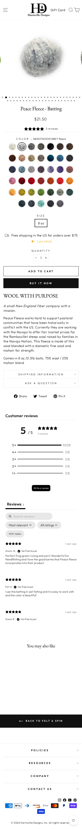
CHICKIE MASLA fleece (12, 192)
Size (41, 215)
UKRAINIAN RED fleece (31, 181)
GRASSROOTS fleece (41, 158)
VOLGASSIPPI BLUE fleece (22, 169)
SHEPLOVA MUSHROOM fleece (41, 181)
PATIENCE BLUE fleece (12, 169)
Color (41, 138)
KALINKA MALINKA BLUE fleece (31, 204)
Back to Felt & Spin (43, 720)
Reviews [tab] (15, 504)
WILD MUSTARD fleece (22, 192)
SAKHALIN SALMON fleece (60, 181)
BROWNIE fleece (60, 147)
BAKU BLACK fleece (51, 147)
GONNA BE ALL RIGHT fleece (70, 192)
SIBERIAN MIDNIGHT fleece (51, 204)
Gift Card (58, 10)
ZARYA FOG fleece (31, 169)
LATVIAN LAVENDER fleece (51, 169)
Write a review (41, 488)
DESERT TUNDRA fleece (31, 158)
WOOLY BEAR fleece (70, 147)
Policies (40, 750)
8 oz (41, 223)
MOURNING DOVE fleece (70, 169)
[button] (41, 445)
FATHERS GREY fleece (41, 147)
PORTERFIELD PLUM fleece (41, 169)
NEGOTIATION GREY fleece (22, 147)
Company (40, 776)
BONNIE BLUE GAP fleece (70, 158)
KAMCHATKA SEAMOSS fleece (41, 204)
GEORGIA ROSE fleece (12, 181)
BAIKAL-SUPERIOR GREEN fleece (22, 204)
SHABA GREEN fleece (41, 192)
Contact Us (40, 789)
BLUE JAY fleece (60, 158)
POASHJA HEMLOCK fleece (51, 192)
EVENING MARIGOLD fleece (70, 181)
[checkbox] (15, 533)
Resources (40, 763)
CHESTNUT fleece (12, 158)
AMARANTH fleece (22, 181)
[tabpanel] (41, 570)
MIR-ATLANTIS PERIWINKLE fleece (60, 169)
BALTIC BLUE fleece (51, 158)
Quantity (41, 250)
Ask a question (41, 383)
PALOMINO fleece (22, 158)
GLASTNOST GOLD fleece (51, 181)
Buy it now (41, 283)
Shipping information (41, 374)
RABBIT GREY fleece (31, 147)
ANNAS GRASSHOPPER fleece (60, 192)
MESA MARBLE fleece (60, 204)
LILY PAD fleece (31, 192)
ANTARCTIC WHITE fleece (12, 147)
